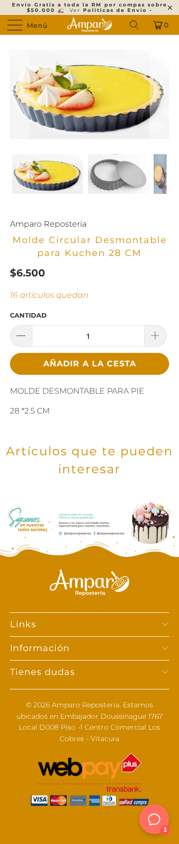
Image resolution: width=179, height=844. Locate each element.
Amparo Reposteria (48, 224)
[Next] (160, 94)
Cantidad (28, 315)
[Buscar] (135, 24)
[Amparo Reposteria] (89, 25)
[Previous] (19, 94)
